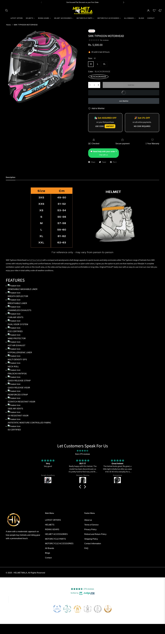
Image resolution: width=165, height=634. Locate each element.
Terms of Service (91, 525)
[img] (82, 451)
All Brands (49, 548)
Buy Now (107, 92)
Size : (92, 58)
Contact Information (92, 543)
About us (88, 520)
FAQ (86, 548)
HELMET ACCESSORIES (56, 534)
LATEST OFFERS (53, 520)
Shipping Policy (91, 539)
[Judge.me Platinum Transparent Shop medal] (67, 609)
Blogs (47, 553)
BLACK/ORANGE (98, 77)
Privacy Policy (90, 529)
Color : (99, 72)
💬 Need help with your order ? (103, 153)
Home (8, 25)
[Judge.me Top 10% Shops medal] (108, 609)
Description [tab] (10, 177)
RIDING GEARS (52, 529)
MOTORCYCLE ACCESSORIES (59, 543)
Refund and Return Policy (95, 534)
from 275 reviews (82, 454)
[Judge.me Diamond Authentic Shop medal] (57, 609)
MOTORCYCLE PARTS (55, 539)
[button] (6, 10)
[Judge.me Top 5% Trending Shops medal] (98, 609)
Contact (48, 558)
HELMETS (49, 525)
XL (104, 64)
